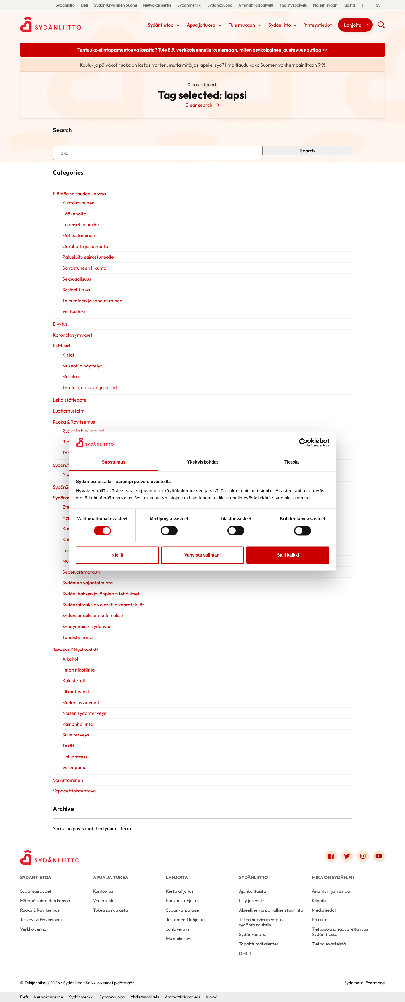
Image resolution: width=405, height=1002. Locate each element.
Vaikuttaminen (68, 780)
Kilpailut (320, 900)
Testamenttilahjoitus (185, 919)
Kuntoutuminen (78, 203)
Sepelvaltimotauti (81, 572)
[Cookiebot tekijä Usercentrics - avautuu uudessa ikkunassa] (303, 442)
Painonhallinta (77, 724)
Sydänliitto (65, 5)
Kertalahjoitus (179, 891)
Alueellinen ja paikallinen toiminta (271, 910)
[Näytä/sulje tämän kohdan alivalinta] (178, 25)
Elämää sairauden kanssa (79, 193)
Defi (84, 5)
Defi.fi (245, 953)
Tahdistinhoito (77, 637)
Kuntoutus (103, 891)
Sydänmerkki (189, 5)
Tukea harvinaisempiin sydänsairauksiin (261, 922)
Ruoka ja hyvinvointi (83, 431)
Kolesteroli (73, 680)
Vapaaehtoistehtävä (74, 791)
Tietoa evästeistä (329, 944)
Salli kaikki (288, 555)
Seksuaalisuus (76, 279)
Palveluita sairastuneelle (88, 257)
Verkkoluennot (34, 929)
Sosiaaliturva (76, 290)
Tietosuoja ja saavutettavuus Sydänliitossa (340, 931)
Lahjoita (352, 25)
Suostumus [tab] (114, 462)
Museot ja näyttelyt (82, 366)
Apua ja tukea (201, 25)
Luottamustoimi (69, 411)
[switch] (169, 530)
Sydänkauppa (219, 5)
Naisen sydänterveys (84, 713)
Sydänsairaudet (36, 891)
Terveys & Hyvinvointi (75, 650)
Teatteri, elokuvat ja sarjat (89, 387)
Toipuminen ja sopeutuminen (92, 300)
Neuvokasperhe (157, 5)
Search (307, 151)
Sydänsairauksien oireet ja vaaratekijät (103, 605)
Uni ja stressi (75, 757)
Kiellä (117, 555)
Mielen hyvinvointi (81, 702)
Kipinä (349, 5)
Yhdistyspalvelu (293, 5)
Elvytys (60, 324)
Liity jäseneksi (252, 900)
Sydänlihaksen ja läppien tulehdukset (101, 594)
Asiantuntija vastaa (331, 891)
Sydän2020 (65, 487)
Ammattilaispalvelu (255, 5)
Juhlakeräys (177, 929)
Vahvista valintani (202, 555)
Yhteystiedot (318, 25)
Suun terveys (75, 735)
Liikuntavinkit (76, 691)
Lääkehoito (74, 214)
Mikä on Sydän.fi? (333, 877)
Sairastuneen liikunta (84, 268)
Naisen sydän (325, 5)
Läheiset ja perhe (80, 224)
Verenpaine (74, 767)
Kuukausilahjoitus (182, 900)
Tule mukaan (242, 25)
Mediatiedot (324, 910)
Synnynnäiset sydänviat (87, 626)
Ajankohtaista (252, 891)
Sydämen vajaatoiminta (87, 583)
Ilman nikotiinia (78, 670)
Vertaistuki (73, 311)
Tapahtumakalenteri (259, 944)
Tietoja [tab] (291, 462)
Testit (68, 746)
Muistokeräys (179, 938)
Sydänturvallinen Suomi (115, 5)
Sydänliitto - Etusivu (67, 24)
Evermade (375, 982)
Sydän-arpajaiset (183, 910)
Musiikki (70, 376)
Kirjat (68, 355)
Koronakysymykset (73, 335)
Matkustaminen (78, 235)
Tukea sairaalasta (110, 910)
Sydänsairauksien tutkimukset (93, 615)
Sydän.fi (62, 465)
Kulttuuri (61, 346)
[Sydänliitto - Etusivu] (49, 857)
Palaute (319, 919)
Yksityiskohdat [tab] (202, 462)
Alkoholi (70, 659)
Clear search (198, 105)
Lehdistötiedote (70, 400)
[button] (381, 27)
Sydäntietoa (160, 25)
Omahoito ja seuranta (85, 246)
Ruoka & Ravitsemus (74, 422)
